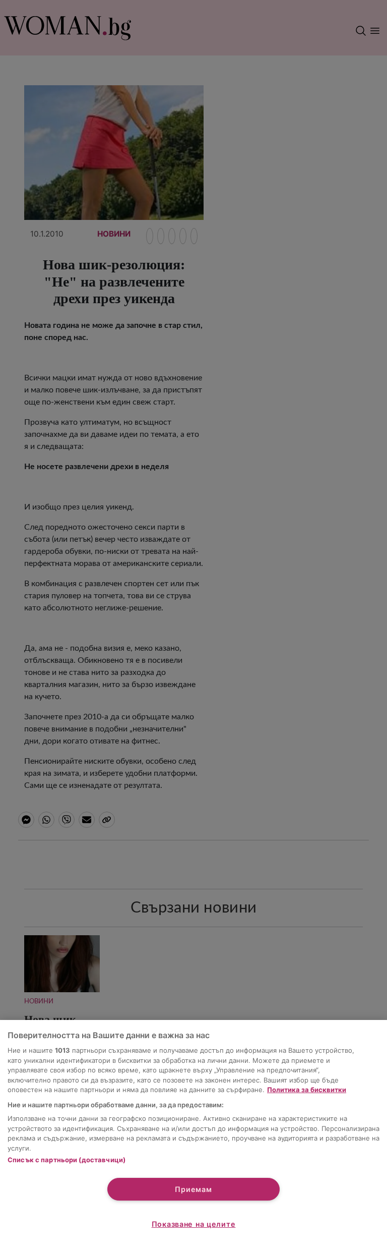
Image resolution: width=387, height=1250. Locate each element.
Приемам (193, 1189)
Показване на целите (194, 1224)
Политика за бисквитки (306, 1090)
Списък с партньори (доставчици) (66, 1160)
